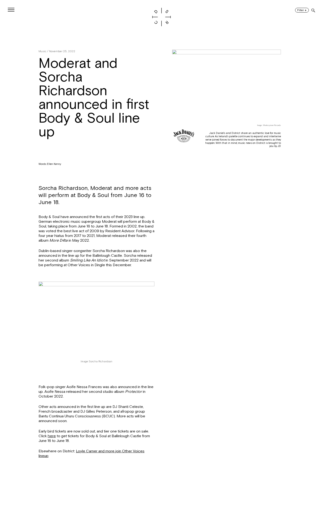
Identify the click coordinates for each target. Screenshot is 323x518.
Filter (302, 10)
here (52, 436)
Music (42, 51)
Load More (161, 495)
